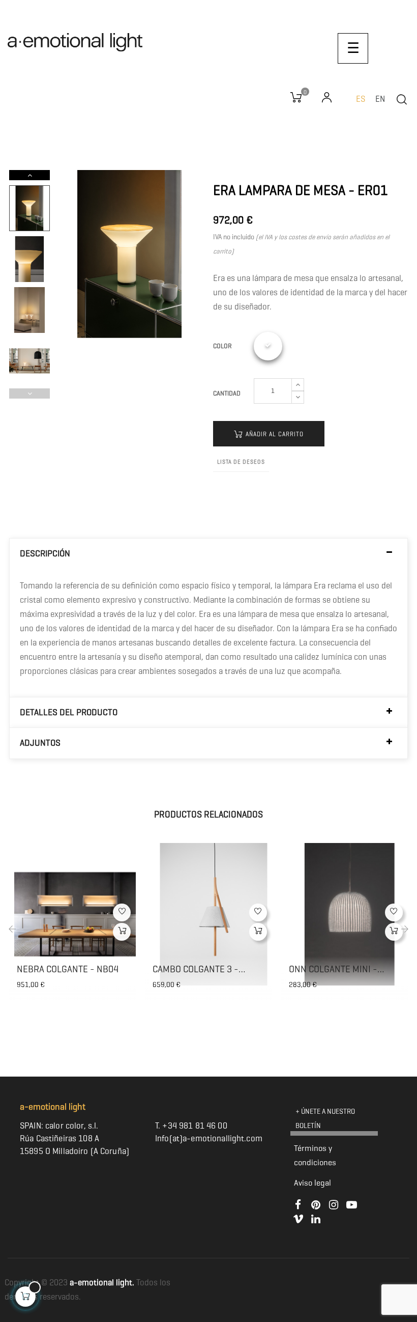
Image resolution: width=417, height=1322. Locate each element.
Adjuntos (40, 743)
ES (360, 99)
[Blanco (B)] (268, 346)
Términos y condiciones (315, 1155)
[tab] (208, 554)
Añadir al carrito (274, 434)
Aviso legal (312, 1182)
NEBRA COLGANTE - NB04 (67, 969)
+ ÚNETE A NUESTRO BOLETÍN (325, 1118)
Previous (29, 393)
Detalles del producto (68, 712)
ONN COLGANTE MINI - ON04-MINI (333, 969)
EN (380, 99)
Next (29, 175)
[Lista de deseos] (122, 912)
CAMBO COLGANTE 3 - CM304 (196, 969)
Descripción (45, 553)
